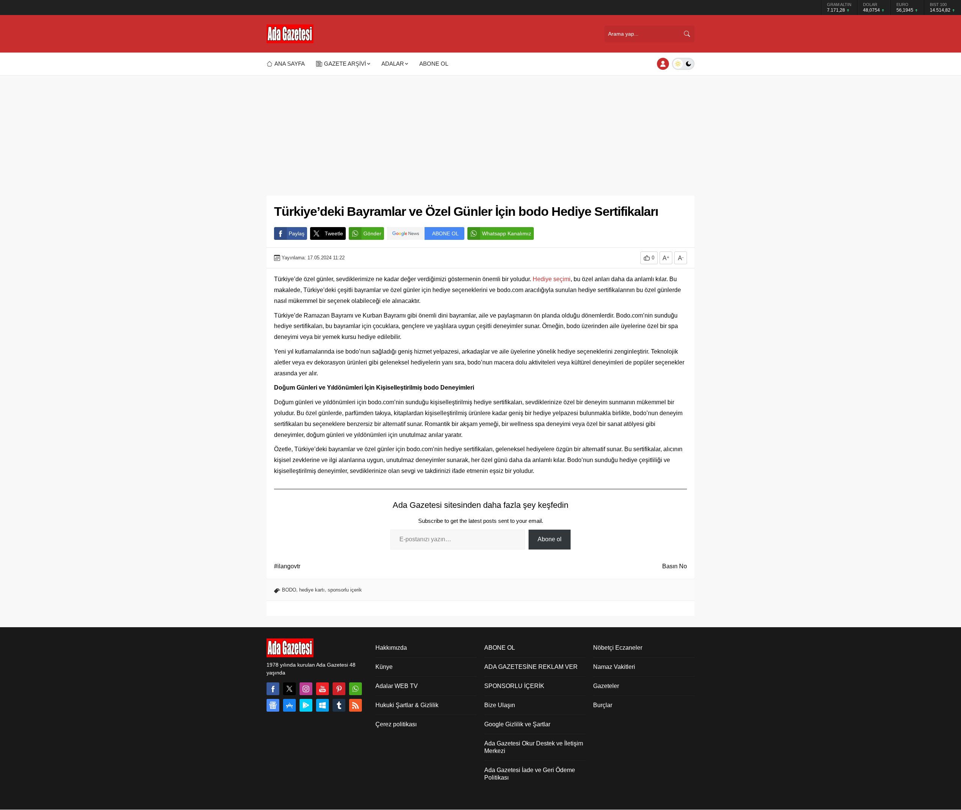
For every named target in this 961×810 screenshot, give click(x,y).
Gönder (372, 233)
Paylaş (296, 233)
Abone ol (550, 539)
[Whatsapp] (355, 688)
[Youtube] (322, 688)
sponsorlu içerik (345, 590)
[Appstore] (289, 705)
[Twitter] (289, 688)
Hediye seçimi (552, 279)
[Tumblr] (339, 705)
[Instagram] (306, 688)
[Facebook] (273, 688)
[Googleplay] (306, 705)
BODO (289, 590)
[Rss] (355, 705)
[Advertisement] (480, 131)
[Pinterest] (339, 688)
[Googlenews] (273, 705)
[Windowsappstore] (322, 705)
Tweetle (334, 233)
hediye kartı (312, 590)
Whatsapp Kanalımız (506, 233)
